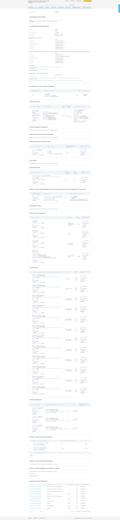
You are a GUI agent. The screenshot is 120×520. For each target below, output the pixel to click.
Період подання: (60, 7)
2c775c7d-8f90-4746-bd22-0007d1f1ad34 (35, 498)
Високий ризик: (67, 7)
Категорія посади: (53, 7)
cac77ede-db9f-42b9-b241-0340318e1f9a (35, 503)
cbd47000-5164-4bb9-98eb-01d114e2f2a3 (36, 491)
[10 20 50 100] (32, 511)
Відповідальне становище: (76, 7)
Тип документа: (40, 7)
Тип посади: (47, 7)
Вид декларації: (31, 7)
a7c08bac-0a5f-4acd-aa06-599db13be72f (36, 493)
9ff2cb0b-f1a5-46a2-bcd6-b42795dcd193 (35, 486)
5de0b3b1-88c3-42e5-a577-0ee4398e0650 (36, 496)
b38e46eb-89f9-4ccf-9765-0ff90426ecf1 (35, 505)
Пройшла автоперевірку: (86, 7)
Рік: (35, 7)
